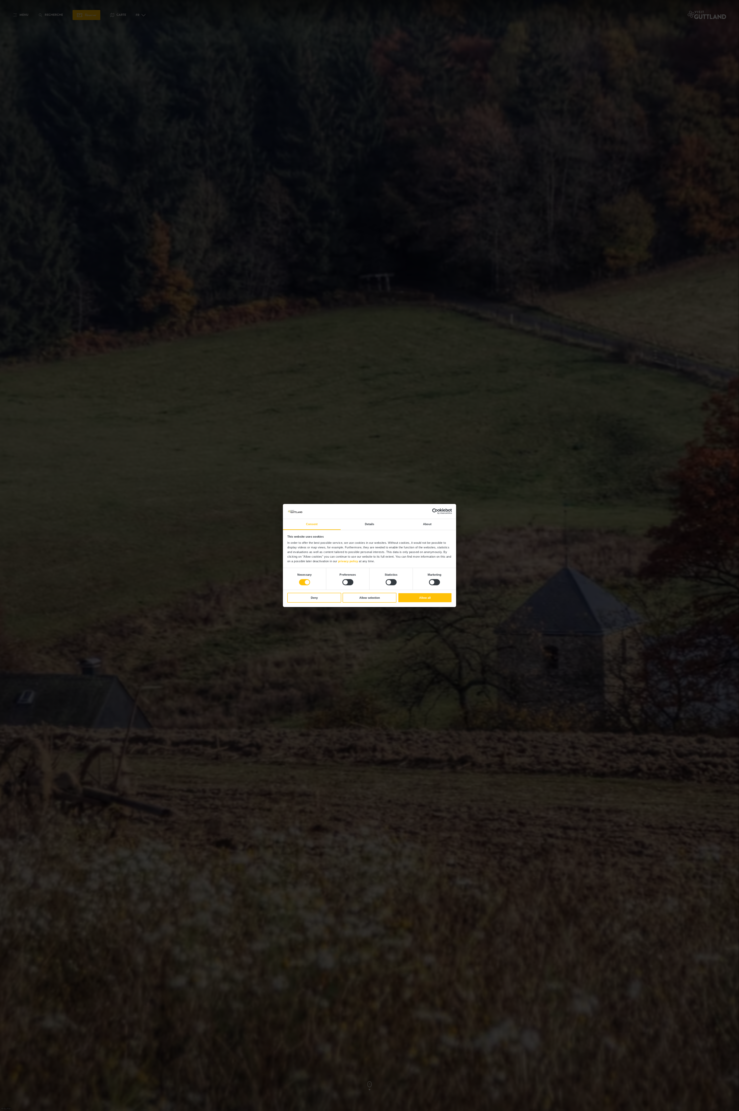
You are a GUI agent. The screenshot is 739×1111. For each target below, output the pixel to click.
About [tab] (427, 524)
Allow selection (369, 597)
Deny (314, 597)
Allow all (425, 597)
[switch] (347, 582)
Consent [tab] (312, 524)
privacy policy (348, 561)
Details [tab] (369, 524)
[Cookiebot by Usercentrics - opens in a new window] (435, 511)
